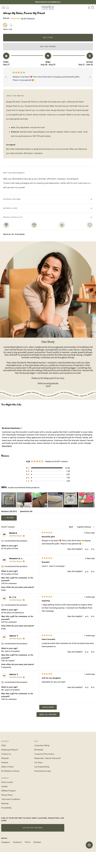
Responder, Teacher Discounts (47, 758)
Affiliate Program (8, 791)
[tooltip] (21, 428)
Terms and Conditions (10, 799)
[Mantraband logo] (48, 7)
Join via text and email (32, 828)
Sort (71, 527)
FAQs (3, 745)
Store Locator (7, 782)
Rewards (5, 758)
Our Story (38, 762)
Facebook (17, 842)
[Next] (90, 77)
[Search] (7, 7)
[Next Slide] (93, 499)
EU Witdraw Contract (10, 771)
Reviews (4, 762)
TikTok (27, 842)
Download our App (42, 771)
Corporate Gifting (41, 745)
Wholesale (38, 750)
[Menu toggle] (3, 7)
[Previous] (6, 77)
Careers (4, 786)
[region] (48, 499)
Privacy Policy (7, 795)
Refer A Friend (7, 767)
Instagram (5, 842)
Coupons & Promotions (44, 754)
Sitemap (5, 803)
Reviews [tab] (9, 511)
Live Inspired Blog (41, 767)
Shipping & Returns (9, 750)
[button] (22, 18)
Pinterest (37, 842)
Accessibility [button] (6, 808)
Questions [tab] (26, 511)
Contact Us (6, 754)
